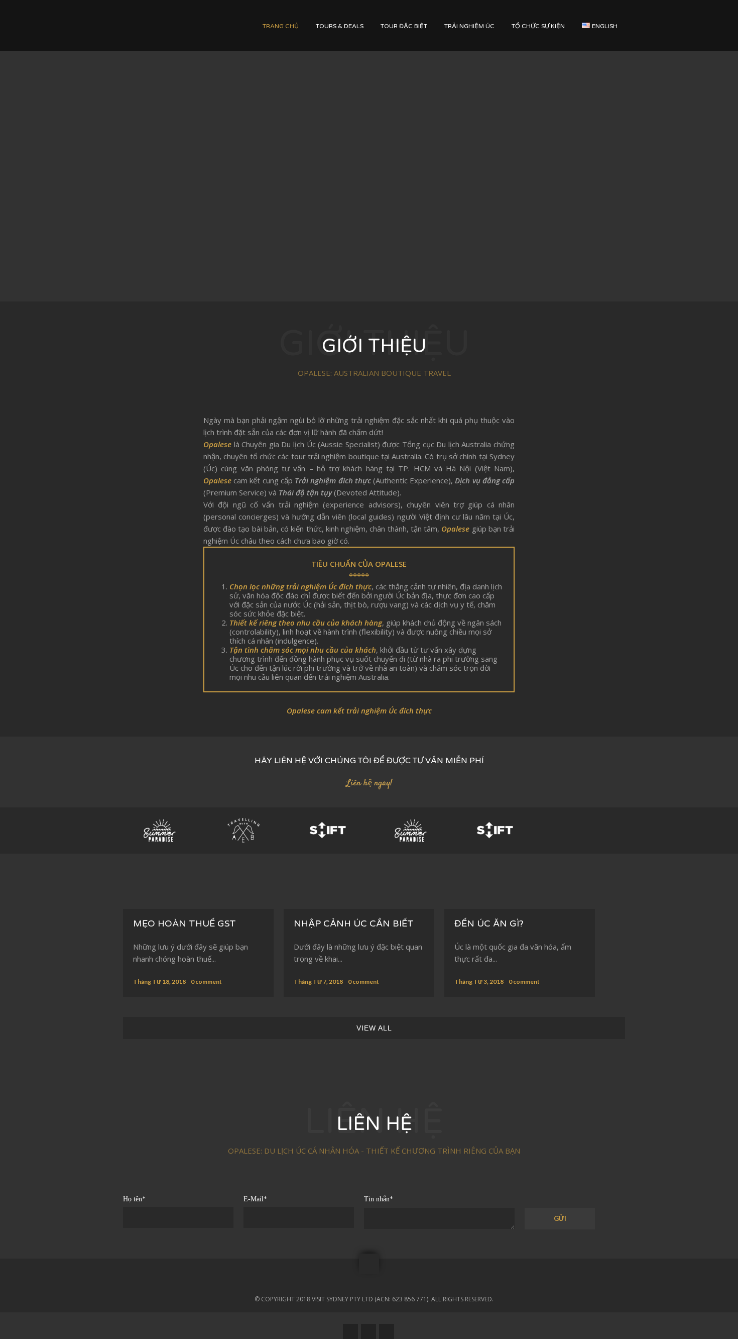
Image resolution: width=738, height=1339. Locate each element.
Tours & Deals (339, 26)
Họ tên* (134, 1199)
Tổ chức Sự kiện (538, 26)
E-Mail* (255, 1199)
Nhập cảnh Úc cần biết (354, 923)
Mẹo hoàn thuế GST (184, 923)
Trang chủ (281, 26)
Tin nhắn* (378, 1199)
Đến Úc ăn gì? (489, 923)
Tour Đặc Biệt (404, 26)
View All (374, 1028)
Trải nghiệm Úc (469, 26)
